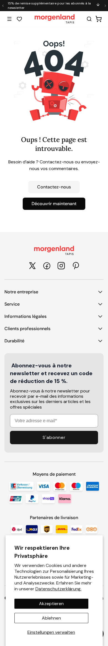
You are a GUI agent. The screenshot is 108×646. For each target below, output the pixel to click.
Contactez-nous (54, 187)
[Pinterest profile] (75, 265)
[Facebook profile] (46, 265)
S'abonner (54, 437)
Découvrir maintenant (54, 204)
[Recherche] (89, 18)
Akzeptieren (51, 603)
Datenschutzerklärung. (58, 589)
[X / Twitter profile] (32, 265)
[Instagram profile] (61, 265)
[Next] (105, 5)
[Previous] (3, 5)
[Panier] (99, 19)
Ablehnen (51, 618)
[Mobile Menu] (9, 19)
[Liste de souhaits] (19, 19)
